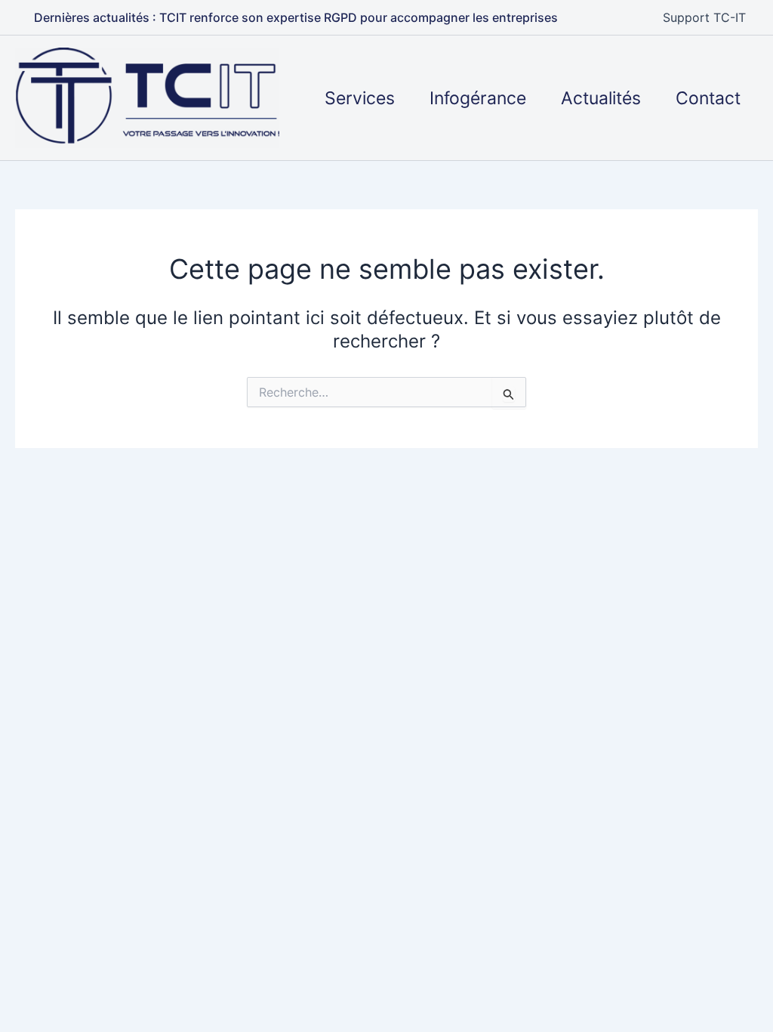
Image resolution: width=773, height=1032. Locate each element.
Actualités (601, 98)
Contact (708, 98)
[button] (296, 17)
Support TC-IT (704, 17)
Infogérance (478, 98)
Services (360, 98)
